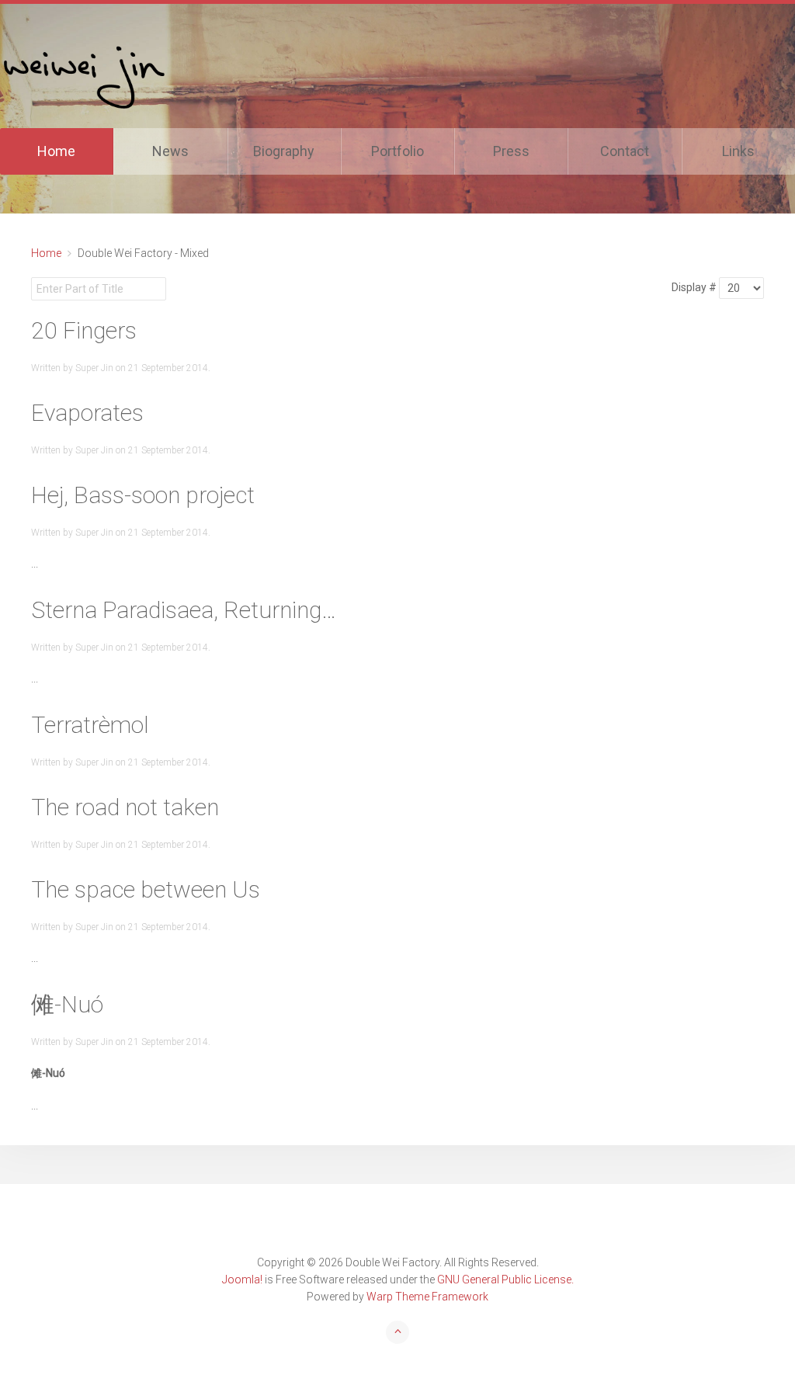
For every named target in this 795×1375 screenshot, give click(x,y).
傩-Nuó (67, 1004)
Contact (624, 151)
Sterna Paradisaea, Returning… (183, 609)
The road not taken (125, 807)
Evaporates (87, 412)
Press (511, 151)
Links (738, 151)
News (170, 151)
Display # (694, 287)
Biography (283, 151)
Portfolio (397, 151)
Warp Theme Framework (427, 1296)
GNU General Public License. (505, 1279)
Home (56, 151)
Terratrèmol (90, 724)
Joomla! (242, 1279)
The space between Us (145, 889)
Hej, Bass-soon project (143, 495)
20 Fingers (84, 330)
